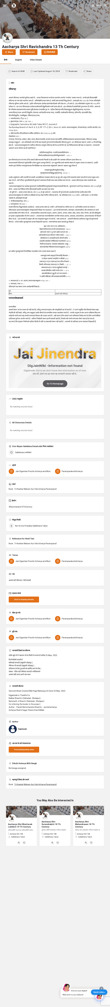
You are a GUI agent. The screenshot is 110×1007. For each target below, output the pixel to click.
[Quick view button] (19, 843)
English (18, 60)
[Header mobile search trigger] (105, 5)
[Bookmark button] (24, 843)
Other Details (36, 60)
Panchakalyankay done (24, 750)
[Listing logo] (7, 38)
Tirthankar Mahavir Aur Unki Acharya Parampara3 (35, 784)
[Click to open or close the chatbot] (99, 996)
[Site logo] (14, 5)
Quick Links (98, 992)
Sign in (98, 5)
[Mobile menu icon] (4, 5)
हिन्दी (5, 60)
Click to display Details (24, 599)
